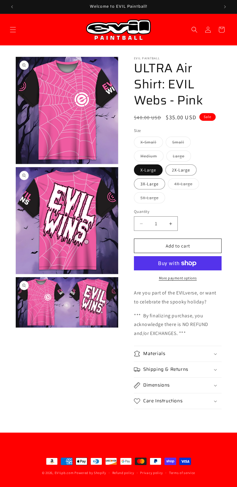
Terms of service (182, 473)
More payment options (178, 278)
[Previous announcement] (12, 7)
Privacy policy (151, 473)
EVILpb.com (64, 473)
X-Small (151, 143)
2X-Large (181, 170)
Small (181, 143)
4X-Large (186, 185)
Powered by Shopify (90, 473)
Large (182, 157)
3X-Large (149, 184)
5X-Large (152, 199)
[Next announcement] (225, 7)
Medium (152, 157)
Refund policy (123, 473)
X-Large (148, 170)
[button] (13, 29)
